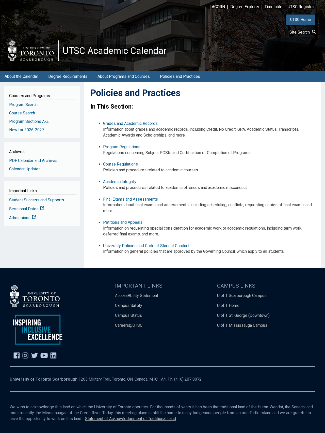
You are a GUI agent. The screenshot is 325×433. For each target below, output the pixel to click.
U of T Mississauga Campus (242, 325)
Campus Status (128, 315)
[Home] (33, 50)
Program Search (23, 104)
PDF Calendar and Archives (33, 160)
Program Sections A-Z (29, 121)
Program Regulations (121, 146)
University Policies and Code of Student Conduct (146, 245)
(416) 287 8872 (188, 379)
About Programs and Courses (124, 76)
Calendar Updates (25, 169)
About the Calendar (21, 76)
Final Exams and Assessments (130, 199)
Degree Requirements (67, 76)
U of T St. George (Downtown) (243, 315)
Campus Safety (128, 305)
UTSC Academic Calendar (115, 51)
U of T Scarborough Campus (242, 295)
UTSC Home (300, 19)
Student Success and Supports (36, 200)
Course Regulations (120, 164)
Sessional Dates (24, 208)
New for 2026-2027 (26, 129)
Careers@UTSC (128, 325)
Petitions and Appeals (122, 222)
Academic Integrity (119, 181)
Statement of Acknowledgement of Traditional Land (130, 418)
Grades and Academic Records (130, 123)
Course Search (22, 113)
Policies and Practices (180, 76)
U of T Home (228, 305)
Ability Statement (136, 295)
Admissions (20, 217)
